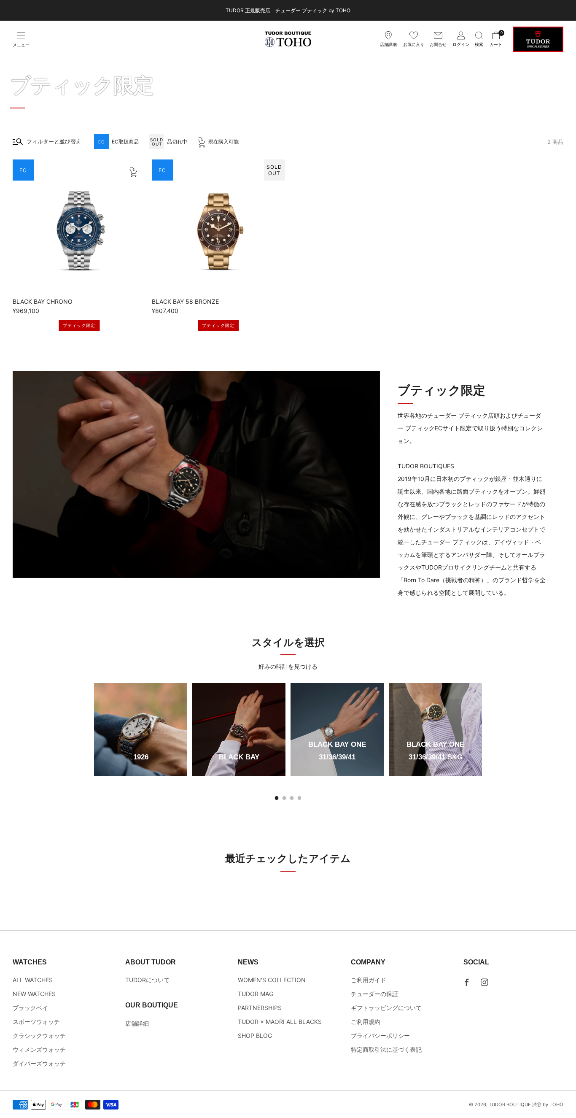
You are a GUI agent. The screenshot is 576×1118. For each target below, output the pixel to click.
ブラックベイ (30, 1007)
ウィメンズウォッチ (39, 1049)
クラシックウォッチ (39, 1035)
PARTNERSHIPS (260, 1007)
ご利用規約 (365, 1021)
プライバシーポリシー (380, 1035)
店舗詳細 (137, 1023)
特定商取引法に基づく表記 (386, 1049)
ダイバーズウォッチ (39, 1063)
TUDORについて (147, 979)
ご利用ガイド (368, 979)
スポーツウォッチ (36, 1021)
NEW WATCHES (34, 993)
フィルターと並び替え (54, 141)
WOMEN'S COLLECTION (272, 979)
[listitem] (288, 10)
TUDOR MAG (255, 993)
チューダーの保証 (374, 993)
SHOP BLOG (255, 1035)
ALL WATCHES (33, 979)
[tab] (277, 798)
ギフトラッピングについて (386, 1007)
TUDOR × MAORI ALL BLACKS (280, 1021)
